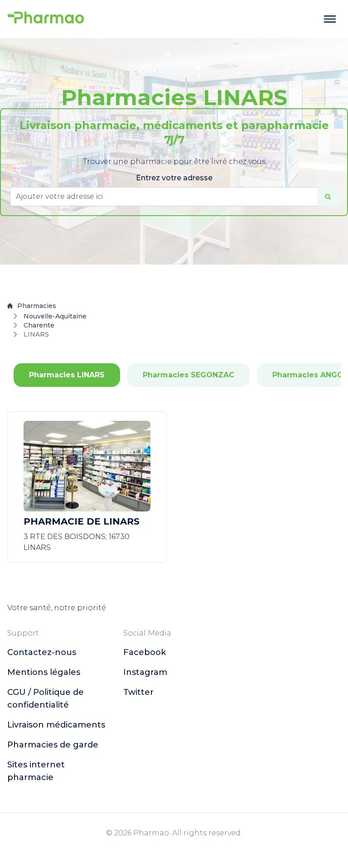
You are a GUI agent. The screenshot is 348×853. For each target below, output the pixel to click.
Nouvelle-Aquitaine (55, 316)
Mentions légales (43, 672)
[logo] (45, 19)
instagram (145, 672)
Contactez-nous (41, 652)
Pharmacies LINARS (67, 375)
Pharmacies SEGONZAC (188, 375)
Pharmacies (36, 306)
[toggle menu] (330, 19)
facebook (144, 652)
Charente (39, 325)
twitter (138, 692)
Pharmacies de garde (52, 745)
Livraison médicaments (56, 725)
